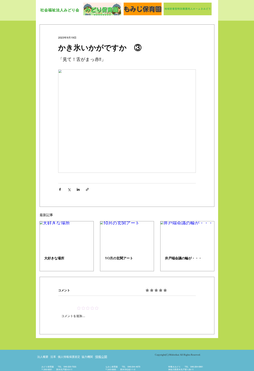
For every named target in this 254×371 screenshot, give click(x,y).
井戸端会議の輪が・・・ (183, 258)
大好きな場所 (54, 258)
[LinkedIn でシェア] (78, 189)
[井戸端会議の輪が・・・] (187, 236)
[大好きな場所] (67, 236)
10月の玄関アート (119, 258)
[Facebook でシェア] (60, 189)
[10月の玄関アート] (127, 236)
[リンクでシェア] (87, 189)
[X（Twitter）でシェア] (69, 189)
